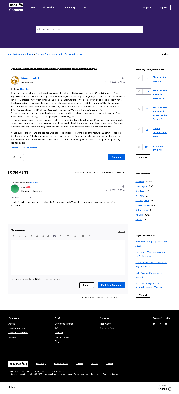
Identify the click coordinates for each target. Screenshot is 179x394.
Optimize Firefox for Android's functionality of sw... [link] (60, 54)
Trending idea (142, 186)
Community (69, 7)
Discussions (49, 7)
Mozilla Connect (16, 7)
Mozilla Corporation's (21, 371)
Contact (109, 364)
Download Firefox (64, 323)
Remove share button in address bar (160, 94)
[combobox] (89, 29)
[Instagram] (160, 323)
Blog (57, 341)
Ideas (32, 7)
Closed (139, 219)
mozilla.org (41, 364)
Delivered (140, 215)
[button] (14, 157)
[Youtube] (166, 323)
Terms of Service (61, 364)
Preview (121, 232)
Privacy (79, 364)
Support (147, 7)
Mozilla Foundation (18, 332)
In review (140, 196)
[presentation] (14, 236)
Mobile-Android (30, 148)
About (11, 323)
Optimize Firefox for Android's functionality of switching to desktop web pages (54, 68)
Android (59, 332)
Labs (85, 7)
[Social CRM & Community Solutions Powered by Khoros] (164, 388)
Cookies (94, 364)
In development (143, 205)
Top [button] (13, 387)
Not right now (142, 210)
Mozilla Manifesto (17, 328)
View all (143, 157)
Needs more (141, 191)
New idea (24, 89)
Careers (12, 337)
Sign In (163, 7)
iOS (56, 328)
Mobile (15, 148)
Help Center (106, 323)
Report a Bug (107, 328)
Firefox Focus (62, 337)
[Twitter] (154, 323)
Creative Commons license (106, 374)
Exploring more (142, 200)
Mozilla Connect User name (160, 132)
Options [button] (165, 54)
